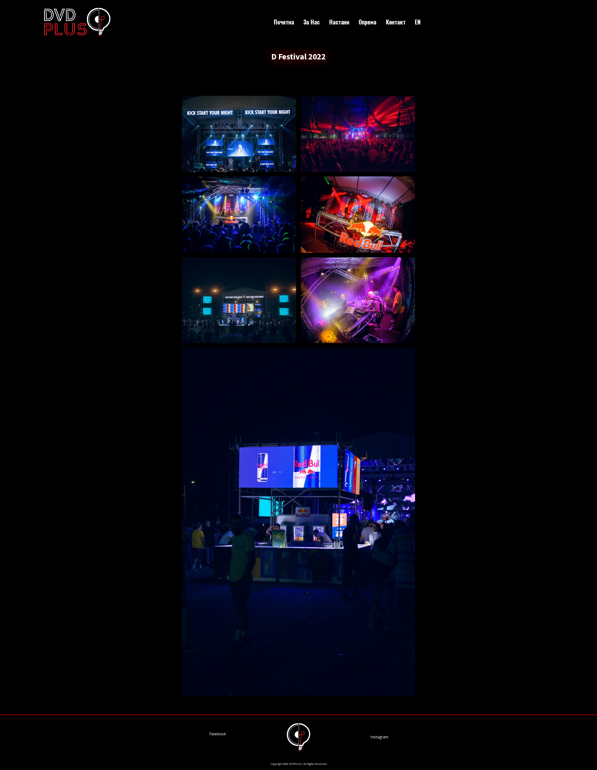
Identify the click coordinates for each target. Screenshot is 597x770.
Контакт (396, 21)
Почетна (284, 21)
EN (418, 21)
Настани (339, 21)
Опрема (367, 21)
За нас (311, 21)
